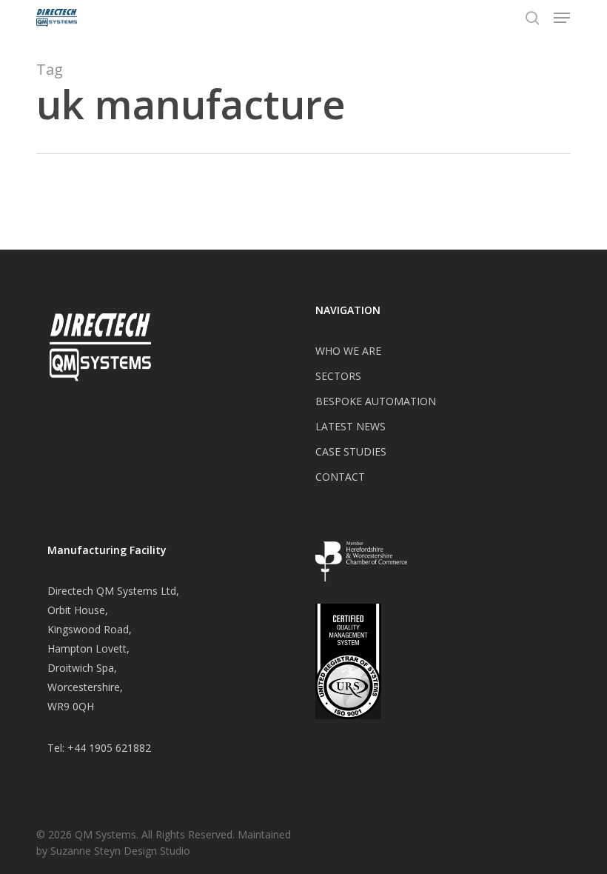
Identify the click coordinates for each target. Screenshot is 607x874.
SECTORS (338, 376)
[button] (562, 17)
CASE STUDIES (350, 451)
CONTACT (340, 477)
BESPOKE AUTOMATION (375, 401)
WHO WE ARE (348, 351)
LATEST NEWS (350, 426)
